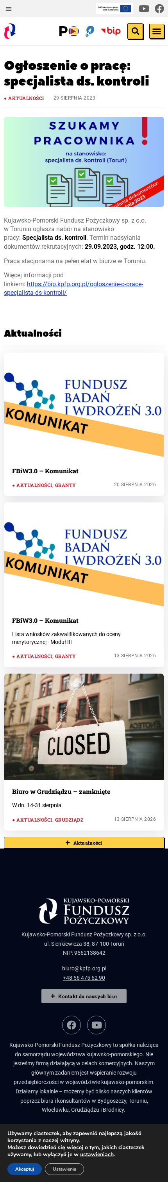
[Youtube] (143, 8)
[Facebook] (159, 8)
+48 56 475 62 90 (84, 978)
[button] (8, 8)
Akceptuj (24, 1169)
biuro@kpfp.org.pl (84, 968)
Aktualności (26, 98)
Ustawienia (64, 1169)
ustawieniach (97, 1154)
